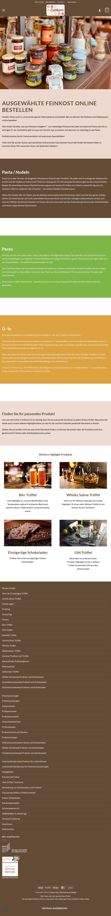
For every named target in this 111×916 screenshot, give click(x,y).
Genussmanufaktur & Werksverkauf (18, 792)
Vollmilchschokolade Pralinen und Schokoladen (24, 687)
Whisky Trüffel (9, 645)
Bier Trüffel (7, 624)
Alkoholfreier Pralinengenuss (15, 661)
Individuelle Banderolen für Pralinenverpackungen (25, 766)
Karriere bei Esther (10, 777)
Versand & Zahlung (11, 818)
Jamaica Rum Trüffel (11, 640)
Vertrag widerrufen (54, 908)
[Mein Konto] (99, 10)
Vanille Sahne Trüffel (11, 598)
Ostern (5, 619)
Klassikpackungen (10, 695)
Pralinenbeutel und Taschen (15, 732)
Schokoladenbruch (10, 808)
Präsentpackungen (10, 701)
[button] (3, 10)
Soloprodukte (8, 706)
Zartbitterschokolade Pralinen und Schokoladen (24, 682)
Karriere (60, 2)
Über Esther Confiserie (12, 782)
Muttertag (7, 614)
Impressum (7, 824)
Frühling (6, 609)
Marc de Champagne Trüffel (15, 593)
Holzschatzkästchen (11, 721)
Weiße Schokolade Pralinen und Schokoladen (23, 677)
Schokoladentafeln (10, 803)
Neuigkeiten (50, 2)
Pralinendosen (9, 727)
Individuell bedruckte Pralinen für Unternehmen (24, 761)
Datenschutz (8, 829)
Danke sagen (8, 603)
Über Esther (39, 2)
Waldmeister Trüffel (11, 650)
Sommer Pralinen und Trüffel (15, 656)
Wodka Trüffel (8, 588)
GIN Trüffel (7, 630)
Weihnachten (8, 666)
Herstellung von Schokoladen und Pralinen (22, 787)
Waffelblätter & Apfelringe (14, 813)
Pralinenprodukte (10, 716)
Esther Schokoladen (11, 798)
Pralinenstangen (9, 737)
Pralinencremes (9, 711)
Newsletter (72, 2)
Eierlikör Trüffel (9, 635)
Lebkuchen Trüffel (10, 671)
